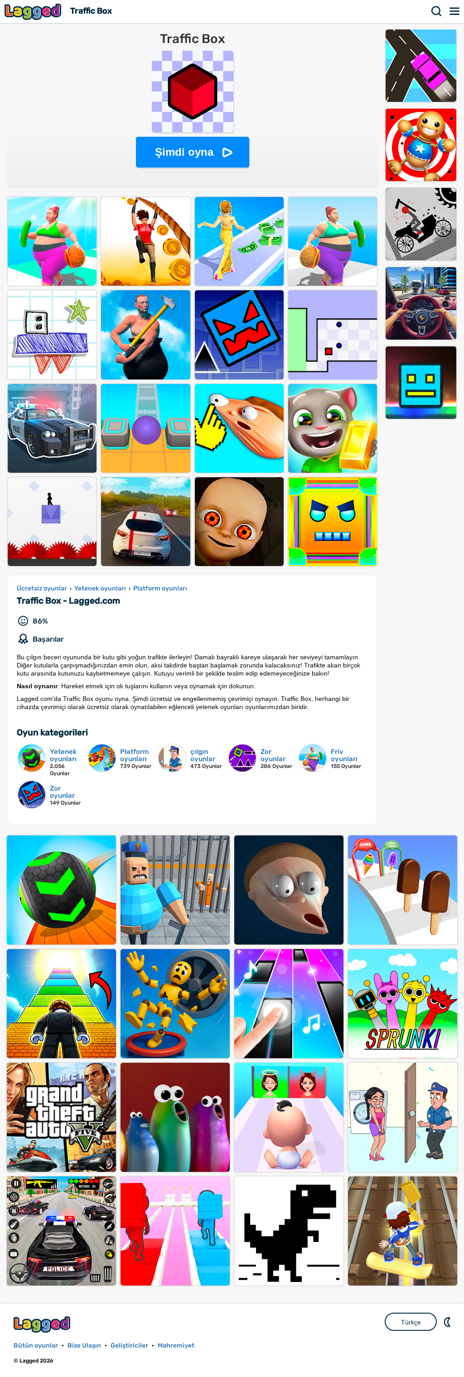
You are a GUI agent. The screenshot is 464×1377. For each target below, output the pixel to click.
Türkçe (411, 1322)
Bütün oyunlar (36, 1345)
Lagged (34, 11)
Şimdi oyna (184, 152)
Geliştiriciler (129, 1345)
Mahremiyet (176, 1345)
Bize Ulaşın (84, 1345)
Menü (455, 11)
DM (448, 1322)
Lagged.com (43, 1324)
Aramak (437, 11)
